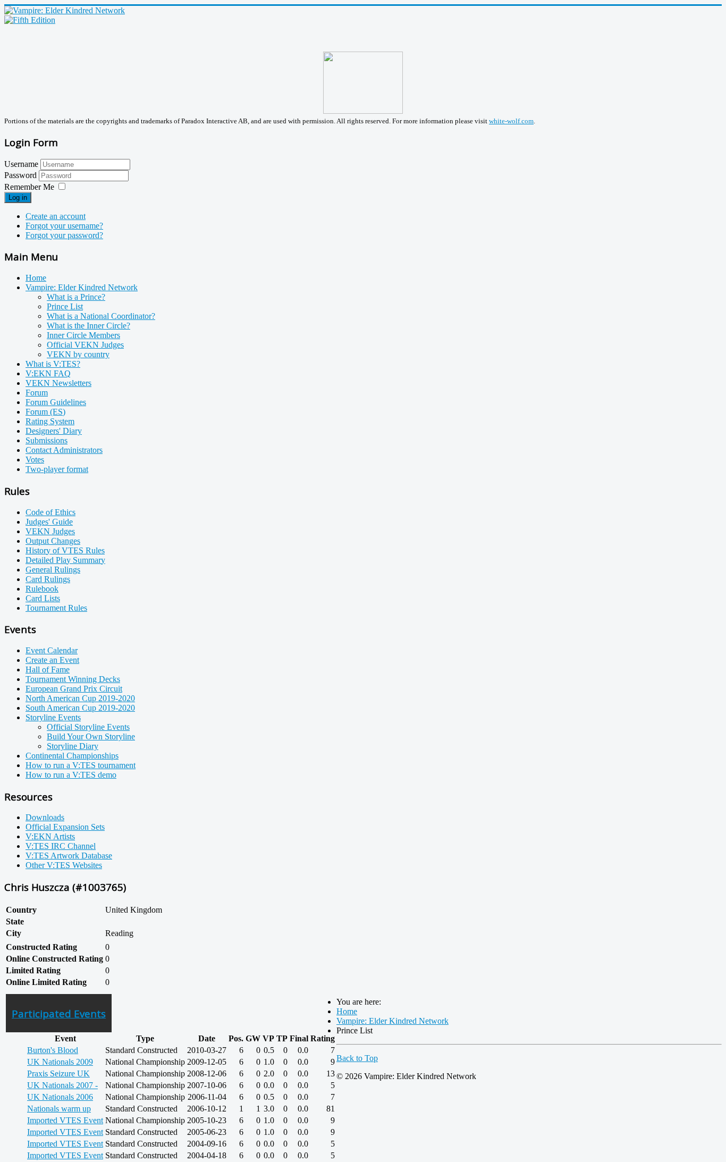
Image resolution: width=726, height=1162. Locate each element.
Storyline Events (53, 717)
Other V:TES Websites (64, 865)
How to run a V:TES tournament (81, 765)
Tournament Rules (56, 607)
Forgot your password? (64, 235)
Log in (18, 197)
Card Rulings (48, 579)
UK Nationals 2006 (60, 1096)
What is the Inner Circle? (88, 325)
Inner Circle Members (83, 335)
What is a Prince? (76, 296)
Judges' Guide (49, 521)
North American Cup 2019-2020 (80, 698)
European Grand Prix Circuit (74, 688)
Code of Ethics (50, 512)
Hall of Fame (48, 669)
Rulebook (42, 588)
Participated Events (59, 1013)
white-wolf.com (511, 121)
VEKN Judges (50, 531)
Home (36, 277)
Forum (37, 392)
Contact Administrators (64, 449)
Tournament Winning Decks (73, 679)
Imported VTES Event (65, 1120)
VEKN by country (78, 354)
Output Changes (53, 540)
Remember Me (29, 186)
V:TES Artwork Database (69, 855)
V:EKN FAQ (48, 373)
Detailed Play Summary (65, 560)
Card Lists (43, 598)
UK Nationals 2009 (60, 1061)
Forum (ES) (45, 411)
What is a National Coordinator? (101, 316)
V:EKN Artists (50, 836)
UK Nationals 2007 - (62, 1085)
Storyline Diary (72, 746)
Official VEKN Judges (85, 344)
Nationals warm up (59, 1108)
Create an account (56, 216)
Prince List (65, 306)
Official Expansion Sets (65, 826)
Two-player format (57, 469)
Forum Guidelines (56, 402)
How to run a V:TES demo (71, 774)
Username (21, 164)
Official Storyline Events (88, 726)
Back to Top (357, 1058)
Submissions (46, 440)
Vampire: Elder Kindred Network (82, 287)
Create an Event (52, 659)
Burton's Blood (52, 1050)
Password (21, 175)
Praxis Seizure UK (58, 1073)
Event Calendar (52, 650)
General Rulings (53, 569)
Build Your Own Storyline (91, 736)
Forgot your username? (64, 225)
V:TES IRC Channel (61, 846)
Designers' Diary (54, 430)
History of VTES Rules (65, 550)
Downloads (45, 817)
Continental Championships (72, 755)
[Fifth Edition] (29, 19)
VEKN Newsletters (58, 383)
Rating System (50, 421)
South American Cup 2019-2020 (80, 707)
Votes (35, 459)
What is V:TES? (53, 363)
